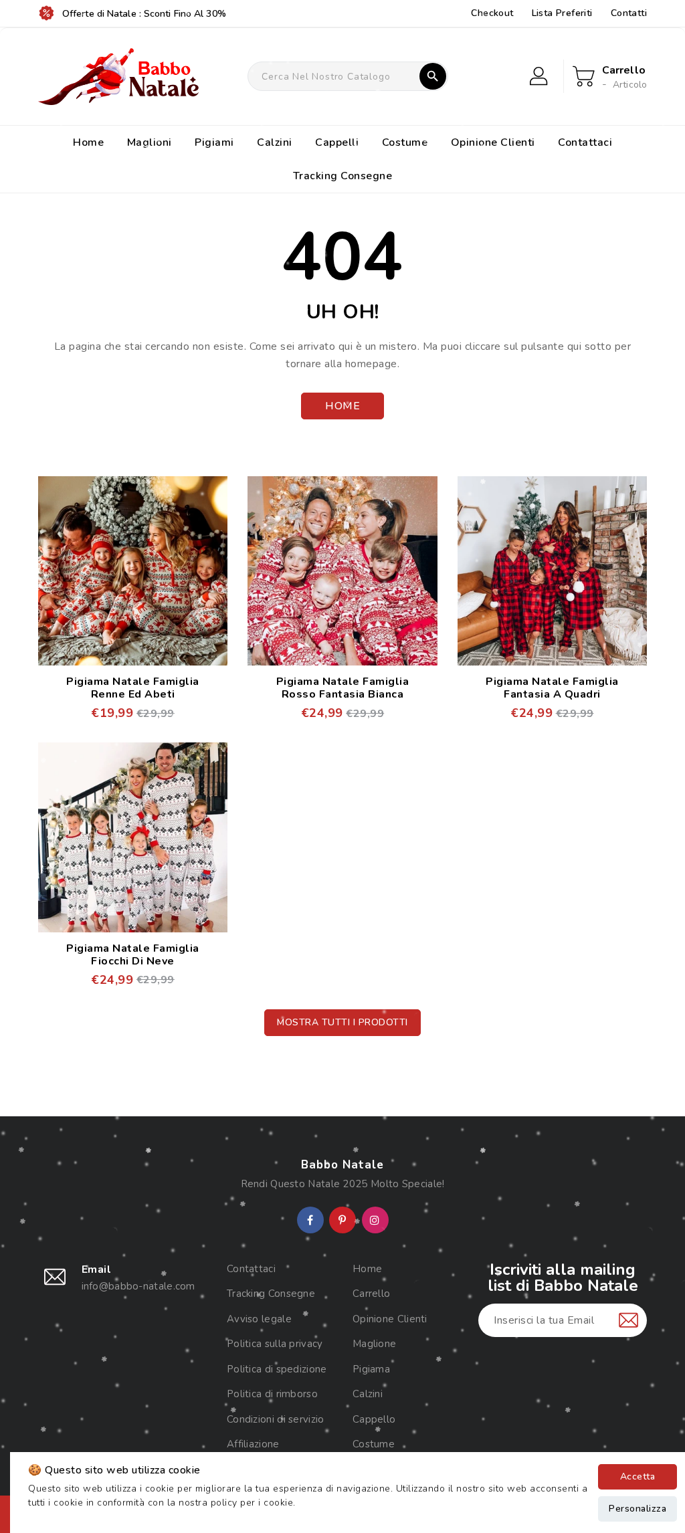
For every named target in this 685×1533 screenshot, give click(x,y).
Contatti (629, 13)
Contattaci (251, 1268)
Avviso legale (259, 1319)
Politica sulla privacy (275, 1343)
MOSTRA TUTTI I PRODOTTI (342, 1022)
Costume (374, 1444)
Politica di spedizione (277, 1369)
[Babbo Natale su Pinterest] (342, 1220)
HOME (342, 406)
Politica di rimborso (272, 1394)
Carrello (371, 1293)
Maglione (374, 1343)
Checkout (492, 13)
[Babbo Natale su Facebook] (310, 1220)
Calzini (368, 1394)
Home (367, 1268)
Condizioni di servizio (275, 1419)
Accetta (638, 1476)
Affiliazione (253, 1444)
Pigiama (371, 1369)
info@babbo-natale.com (138, 1286)
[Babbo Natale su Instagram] (374, 1220)
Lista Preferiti (562, 13)
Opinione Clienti (390, 1319)
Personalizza (637, 1508)
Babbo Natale (342, 1164)
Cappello (374, 1419)
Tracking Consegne (271, 1293)
